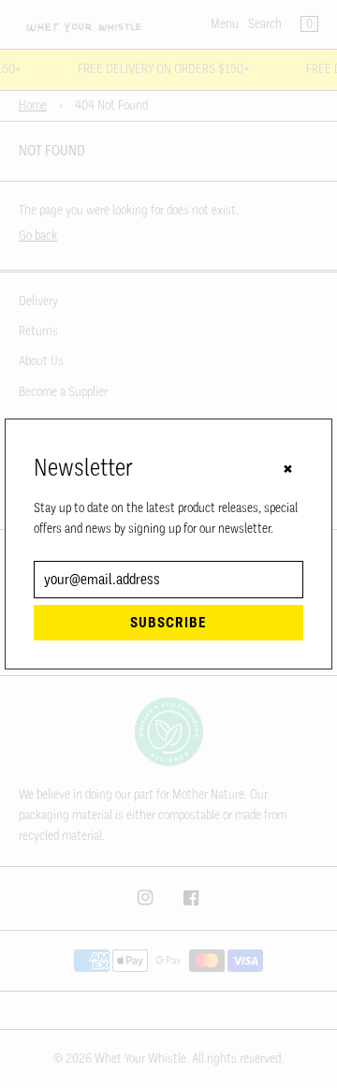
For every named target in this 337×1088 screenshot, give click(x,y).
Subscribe (168, 622)
